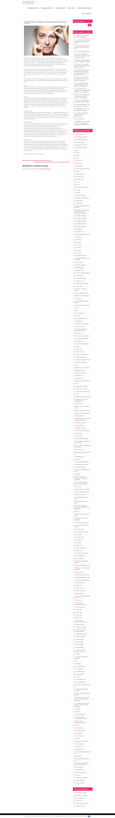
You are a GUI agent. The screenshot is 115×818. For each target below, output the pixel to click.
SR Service (78, 171)
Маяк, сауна (78, 486)
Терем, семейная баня (81, 679)
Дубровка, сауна (79, 375)
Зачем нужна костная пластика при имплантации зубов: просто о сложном (82, 41)
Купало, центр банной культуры (83, 430)
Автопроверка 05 (80, 231)
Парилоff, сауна (79, 539)
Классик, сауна (79, 403)
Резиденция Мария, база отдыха (83, 577)
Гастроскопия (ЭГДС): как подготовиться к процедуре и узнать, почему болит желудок (82, 56)
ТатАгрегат (78, 676)
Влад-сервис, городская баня (82, 335)
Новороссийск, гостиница (81, 531)
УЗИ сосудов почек (80, 118)
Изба (77, 394)
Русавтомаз (78, 600)
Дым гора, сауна (79, 378)
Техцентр (78, 709)
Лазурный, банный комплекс (82, 438)
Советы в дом (71, 8)
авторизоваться (46, 168)
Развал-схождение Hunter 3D (82, 574)
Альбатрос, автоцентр (81, 278)
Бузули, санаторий (80, 326)
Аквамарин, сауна (80, 267)
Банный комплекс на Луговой (82, 305)
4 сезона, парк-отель (80, 134)
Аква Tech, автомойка (81, 265)
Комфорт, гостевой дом (81, 422)
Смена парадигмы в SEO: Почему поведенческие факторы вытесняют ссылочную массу (81, 85)
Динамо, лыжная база (81, 372)
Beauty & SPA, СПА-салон (82, 144)
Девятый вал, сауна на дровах (83, 367)
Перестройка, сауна (80, 555)
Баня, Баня (78, 315)
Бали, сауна (78, 298)
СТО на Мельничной (80, 666)
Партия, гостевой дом (81, 547)
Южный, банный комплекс (82, 777)
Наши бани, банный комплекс (82, 522)
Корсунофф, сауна (80, 425)
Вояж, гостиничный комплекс (82, 343)
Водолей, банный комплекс (82, 338)
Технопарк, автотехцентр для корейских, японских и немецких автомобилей (81, 699)
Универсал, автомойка (81, 730)
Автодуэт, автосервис (81, 195)
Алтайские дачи (79, 275)
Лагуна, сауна (79, 435)
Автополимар (79, 229)
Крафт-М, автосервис (80, 427)
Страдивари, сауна (80, 671)
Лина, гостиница (79, 449)
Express (77, 152)
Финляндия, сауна (80, 749)
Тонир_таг (78, 711)
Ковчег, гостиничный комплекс (82, 410)
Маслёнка (78, 473)
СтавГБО (78, 654)
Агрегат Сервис (79, 262)
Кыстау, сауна (79, 433)
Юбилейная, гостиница (81, 772)
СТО (77, 660)
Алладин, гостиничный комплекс (83, 272)
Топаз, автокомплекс (80, 714)
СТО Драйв (78, 663)
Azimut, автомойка (80, 142)
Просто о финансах (86, 13)
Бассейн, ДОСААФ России (82, 318)
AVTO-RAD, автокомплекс (82, 136)
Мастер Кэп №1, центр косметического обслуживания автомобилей (81, 478)
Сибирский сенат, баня (81, 634)
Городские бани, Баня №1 (82, 354)
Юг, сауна (78, 775)
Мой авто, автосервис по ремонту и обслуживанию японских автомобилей (82, 507)
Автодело (78, 192)
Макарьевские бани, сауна (82, 464)
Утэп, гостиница (79, 735)
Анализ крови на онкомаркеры (83, 51)
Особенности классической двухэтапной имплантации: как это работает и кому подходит (81, 79)
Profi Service (78, 160)
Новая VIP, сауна (80, 529)
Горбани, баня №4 (80, 351)
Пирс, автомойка (79, 558)
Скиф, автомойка (80, 639)
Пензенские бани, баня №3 (82, 553)
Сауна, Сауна (79, 612)
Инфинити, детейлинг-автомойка (83, 396)
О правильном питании (33, 8)
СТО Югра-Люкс (79, 668)
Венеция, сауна (79, 333)
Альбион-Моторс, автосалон (82, 283)
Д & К (77, 365)
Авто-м (77, 182)
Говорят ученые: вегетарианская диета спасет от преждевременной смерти (52, 162)
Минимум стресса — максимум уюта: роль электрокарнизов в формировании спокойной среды (82, 123)
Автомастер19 (79, 203)
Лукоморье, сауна (80, 456)
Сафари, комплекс (80, 624)
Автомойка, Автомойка (81, 215)
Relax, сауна (79, 163)
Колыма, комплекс (80, 415)
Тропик (77, 725)
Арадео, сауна (79, 286)
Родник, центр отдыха (81, 590)
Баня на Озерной (80, 313)
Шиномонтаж (79, 756)
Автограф (78, 189)
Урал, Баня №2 (79, 733)
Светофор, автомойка (81, 627)
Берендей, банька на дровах (82, 323)
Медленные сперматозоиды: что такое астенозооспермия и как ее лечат (82, 47)
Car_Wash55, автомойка (81, 147)
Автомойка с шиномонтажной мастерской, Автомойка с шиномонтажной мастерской (81, 212)
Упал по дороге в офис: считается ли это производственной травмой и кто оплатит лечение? (82, 90)
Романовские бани (80, 593)
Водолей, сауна (79, 341)
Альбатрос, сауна (80, 280)
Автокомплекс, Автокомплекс (82, 197)
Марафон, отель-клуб (80, 467)
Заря (77, 383)
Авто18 (77, 184)
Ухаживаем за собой (60, 8)
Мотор (77, 511)
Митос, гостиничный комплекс (82, 491)
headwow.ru (28, 2)
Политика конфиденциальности (83, 565)
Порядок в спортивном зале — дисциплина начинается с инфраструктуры (82, 115)
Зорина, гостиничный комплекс (83, 391)
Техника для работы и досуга (84, 8)
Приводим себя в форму (47, 8)
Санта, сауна (79, 609)
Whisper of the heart (80, 174)
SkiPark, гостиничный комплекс (83, 168)
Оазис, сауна (79, 534)
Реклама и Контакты (80, 582)
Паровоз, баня (79, 545)
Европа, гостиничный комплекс (83, 380)
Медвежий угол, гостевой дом (82, 489)
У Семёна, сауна (79, 728)
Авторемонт (78, 237)
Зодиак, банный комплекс (81, 386)
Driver (77, 150)
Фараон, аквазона (80, 743)
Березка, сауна (79, 321)
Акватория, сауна (80, 270)
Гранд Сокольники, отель (81, 357)
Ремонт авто (79, 585)
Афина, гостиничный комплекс (83, 295)
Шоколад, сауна (79, 767)
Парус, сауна (79, 550)
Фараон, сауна (79, 746)
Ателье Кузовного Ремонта (82, 293)
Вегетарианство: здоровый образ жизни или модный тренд (36, 160)
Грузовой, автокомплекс (81, 362)
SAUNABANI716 (79, 166)
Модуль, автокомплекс (81, 494)
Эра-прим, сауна (79, 769)
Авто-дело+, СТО (79, 176)
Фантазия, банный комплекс (82, 741)
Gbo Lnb (78, 155)
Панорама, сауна (80, 537)
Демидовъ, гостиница (80, 370)
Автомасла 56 (79, 200)
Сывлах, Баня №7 (80, 674)
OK (89, 816)
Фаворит (78, 738)
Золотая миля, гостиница (81, 388)
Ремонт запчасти (79, 588)
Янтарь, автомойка (80, 780)
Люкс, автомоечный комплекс (82, 461)
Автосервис (78, 239)
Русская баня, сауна (80, 607)
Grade (77, 158)
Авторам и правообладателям (82, 234)
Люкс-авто (78, 459)
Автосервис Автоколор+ (81, 255)
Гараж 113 (78, 346)
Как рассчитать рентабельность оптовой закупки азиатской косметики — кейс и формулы (82, 96)
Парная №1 (78, 542)
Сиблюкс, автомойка (80, 636)
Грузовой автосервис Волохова (83, 359)
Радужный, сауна (80, 572)
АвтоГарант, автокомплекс (82, 187)
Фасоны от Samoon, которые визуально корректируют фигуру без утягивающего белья (82, 66)
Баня (77, 307)
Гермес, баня (79, 349)
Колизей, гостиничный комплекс (83, 413)
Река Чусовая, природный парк (83, 580)
